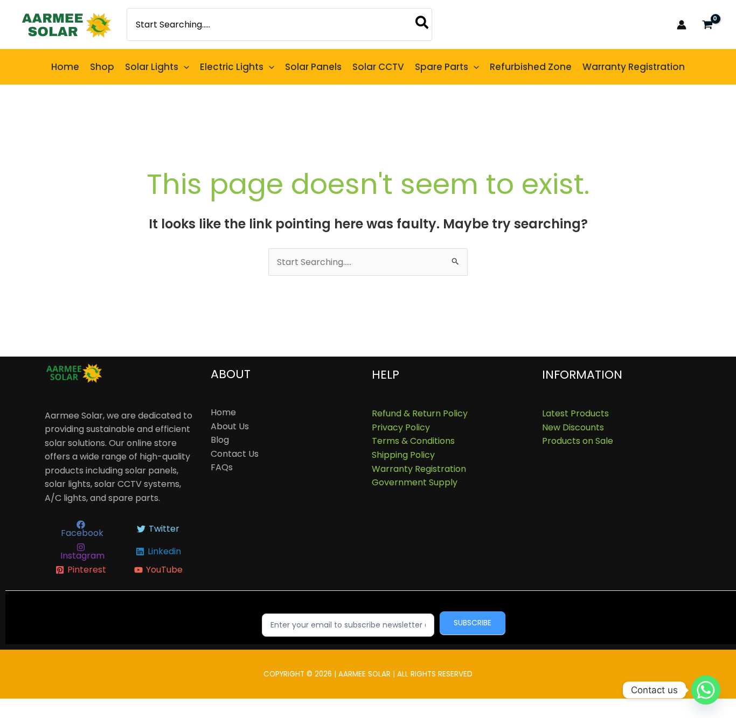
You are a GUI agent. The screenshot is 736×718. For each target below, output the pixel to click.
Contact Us (235, 454)
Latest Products (575, 413)
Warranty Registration (419, 469)
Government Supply (414, 482)
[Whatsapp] (705, 690)
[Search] (422, 24)
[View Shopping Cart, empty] (707, 24)
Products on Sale (577, 441)
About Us (230, 426)
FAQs (222, 467)
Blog (220, 440)
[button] (183, 66)
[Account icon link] (681, 25)
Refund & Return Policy (420, 413)
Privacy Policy (401, 427)
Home (223, 412)
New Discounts (573, 427)
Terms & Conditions (413, 441)
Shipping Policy (403, 455)
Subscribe (472, 622)
